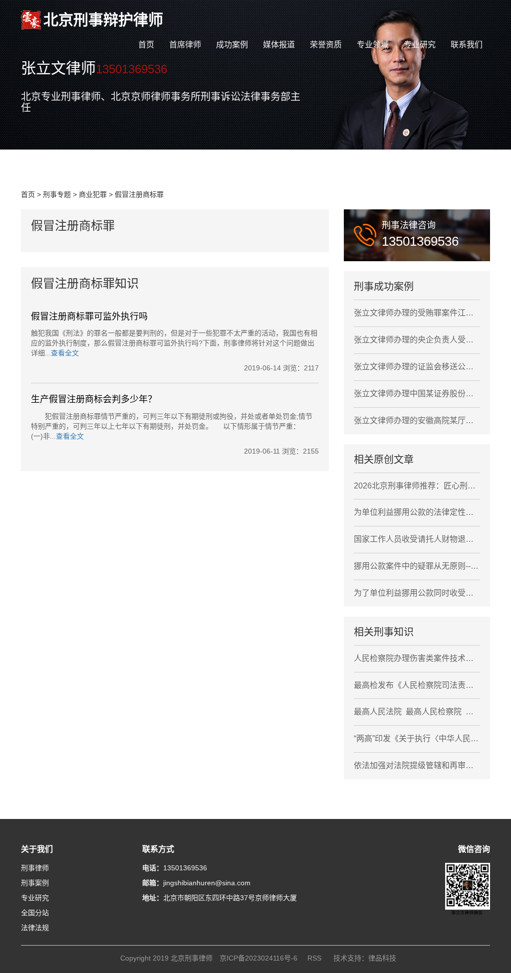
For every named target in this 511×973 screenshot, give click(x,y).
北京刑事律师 (192, 958)
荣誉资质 (326, 44)
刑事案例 (35, 883)
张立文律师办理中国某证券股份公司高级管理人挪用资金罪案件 (417, 393)
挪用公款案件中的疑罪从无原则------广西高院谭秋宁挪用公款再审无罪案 (417, 566)
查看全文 (65, 353)
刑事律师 (35, 868)
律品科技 (382, 958)
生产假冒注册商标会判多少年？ (94, 399)
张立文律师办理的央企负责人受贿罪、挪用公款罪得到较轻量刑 (417, 339)
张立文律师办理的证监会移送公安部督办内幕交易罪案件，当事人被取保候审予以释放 (417, 366)
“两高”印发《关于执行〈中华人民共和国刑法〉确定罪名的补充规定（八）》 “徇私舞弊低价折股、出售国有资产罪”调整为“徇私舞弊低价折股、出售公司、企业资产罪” (417, 738)
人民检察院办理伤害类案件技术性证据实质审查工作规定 (417, 658)
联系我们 (467, 44)
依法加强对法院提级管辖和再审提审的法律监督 (417, 765)
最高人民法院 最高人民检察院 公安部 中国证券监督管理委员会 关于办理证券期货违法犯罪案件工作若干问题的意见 (417, 711)
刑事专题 (57, 194)
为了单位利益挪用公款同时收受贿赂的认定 (417, 593)
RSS (314, 958)
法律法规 (35, 928)
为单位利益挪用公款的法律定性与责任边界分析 (417, 512)
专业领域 (373, 44)
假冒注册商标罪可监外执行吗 (89, 317)
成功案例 (232, 44)
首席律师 (185, 44)
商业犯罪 (93, 194)
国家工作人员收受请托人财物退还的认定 (417, 539)
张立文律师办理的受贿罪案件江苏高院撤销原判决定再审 (417, 313)
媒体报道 (279, 44)
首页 (146, 44)
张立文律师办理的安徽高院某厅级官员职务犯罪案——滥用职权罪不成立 (417, 420)
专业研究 (420, 44)
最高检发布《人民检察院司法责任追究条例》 (417, 685)
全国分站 (35, 913)
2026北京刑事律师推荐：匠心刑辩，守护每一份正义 (417, 486)
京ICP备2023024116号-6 (258, 958)
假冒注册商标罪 (139, 194)
